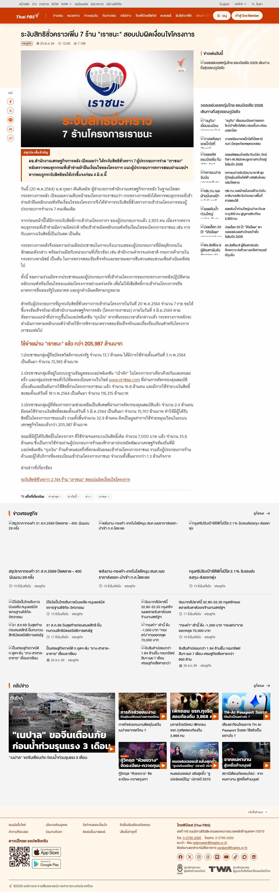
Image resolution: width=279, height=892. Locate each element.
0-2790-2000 (192, 838)
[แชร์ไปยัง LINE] (10, 119)
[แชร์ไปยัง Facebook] (10, 101)
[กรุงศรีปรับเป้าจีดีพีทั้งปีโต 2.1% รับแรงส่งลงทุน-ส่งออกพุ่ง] (229, 543)
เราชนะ (103, 496)
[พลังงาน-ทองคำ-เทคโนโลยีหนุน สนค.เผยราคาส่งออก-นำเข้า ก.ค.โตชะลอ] (139, 543)
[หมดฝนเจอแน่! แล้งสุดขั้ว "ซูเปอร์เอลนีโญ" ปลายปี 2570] (194, 755)
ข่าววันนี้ (72, 496)
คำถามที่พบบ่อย (18, 831)
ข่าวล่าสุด (53, 496)
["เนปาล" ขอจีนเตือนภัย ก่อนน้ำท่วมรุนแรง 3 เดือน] (62, 723)
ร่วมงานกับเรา (54, 831)
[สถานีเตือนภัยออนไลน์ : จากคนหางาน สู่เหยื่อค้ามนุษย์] (246, 755)
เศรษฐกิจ (27, 43)
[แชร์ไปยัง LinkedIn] (10, 128)
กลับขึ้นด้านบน (255, 812)
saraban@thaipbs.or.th (232, 847)
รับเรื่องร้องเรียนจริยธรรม (135, 825)
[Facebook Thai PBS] (180, 856)
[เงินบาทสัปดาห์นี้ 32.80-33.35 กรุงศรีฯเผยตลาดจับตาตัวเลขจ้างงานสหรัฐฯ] (158, 609)
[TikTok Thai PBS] (235, 856)
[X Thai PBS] (189, 856)
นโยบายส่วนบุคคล (56, 825)
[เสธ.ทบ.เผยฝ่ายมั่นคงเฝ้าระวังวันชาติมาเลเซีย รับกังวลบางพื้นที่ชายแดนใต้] (211, 194)
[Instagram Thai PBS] (198, 856)
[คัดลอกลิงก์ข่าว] (10, 138)
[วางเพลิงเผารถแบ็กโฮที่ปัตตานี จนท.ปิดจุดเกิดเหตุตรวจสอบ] (211, 142)
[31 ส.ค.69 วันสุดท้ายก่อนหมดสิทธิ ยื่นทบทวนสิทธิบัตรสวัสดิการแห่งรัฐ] (26, 632)
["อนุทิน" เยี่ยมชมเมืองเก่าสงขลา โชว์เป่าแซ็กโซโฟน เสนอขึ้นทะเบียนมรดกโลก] (211, 124)
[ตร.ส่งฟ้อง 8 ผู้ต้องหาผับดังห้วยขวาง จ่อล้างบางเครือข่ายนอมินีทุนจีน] (211, 248)
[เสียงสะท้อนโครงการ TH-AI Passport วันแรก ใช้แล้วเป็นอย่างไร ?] (246, 706)
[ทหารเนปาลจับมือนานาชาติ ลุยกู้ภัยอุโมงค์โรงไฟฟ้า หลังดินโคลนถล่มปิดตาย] (211, 176)
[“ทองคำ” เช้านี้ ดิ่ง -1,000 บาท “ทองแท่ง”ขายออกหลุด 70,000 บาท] (158, 632)
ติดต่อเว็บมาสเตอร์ (94, 831)
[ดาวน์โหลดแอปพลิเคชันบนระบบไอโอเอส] (46, 852)
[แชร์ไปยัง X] (10, 110)
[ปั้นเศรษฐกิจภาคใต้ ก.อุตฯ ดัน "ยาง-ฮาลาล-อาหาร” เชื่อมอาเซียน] (26, 655)
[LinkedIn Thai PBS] (253, 856)
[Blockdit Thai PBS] (244, 856)
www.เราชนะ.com (124, 379)
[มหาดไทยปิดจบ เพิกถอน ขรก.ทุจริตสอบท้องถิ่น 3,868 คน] (194, 706)
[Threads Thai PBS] (207, 856)
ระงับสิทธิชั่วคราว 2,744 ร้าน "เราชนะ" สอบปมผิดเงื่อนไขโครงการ (75, 479)
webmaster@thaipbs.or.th (210, 842)
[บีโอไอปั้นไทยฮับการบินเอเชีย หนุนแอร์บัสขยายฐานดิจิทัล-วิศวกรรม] (26, 609)
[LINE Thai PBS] (217, 856)
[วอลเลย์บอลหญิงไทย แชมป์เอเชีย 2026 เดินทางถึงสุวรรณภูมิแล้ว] (236, 80)
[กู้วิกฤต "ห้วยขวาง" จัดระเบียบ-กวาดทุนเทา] (143, 755)
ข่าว (87, 496)
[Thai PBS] (28, 15)
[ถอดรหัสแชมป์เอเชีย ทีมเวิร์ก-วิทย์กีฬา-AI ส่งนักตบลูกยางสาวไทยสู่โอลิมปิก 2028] (211, 158)
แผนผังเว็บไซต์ (17, 825)
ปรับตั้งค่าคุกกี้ (128, 831)
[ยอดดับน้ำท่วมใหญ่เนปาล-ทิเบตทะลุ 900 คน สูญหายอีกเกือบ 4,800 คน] (211, 212)
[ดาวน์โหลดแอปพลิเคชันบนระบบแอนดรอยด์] (46, 864)
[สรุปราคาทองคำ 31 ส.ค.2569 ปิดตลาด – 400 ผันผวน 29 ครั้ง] (49, 543)
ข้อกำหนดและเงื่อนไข (95, 825)
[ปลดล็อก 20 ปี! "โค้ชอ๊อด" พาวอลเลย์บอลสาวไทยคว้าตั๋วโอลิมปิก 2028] (211, 230)
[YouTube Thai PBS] (226, 856)
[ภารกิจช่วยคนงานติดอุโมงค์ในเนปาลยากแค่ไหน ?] (143, 706)
